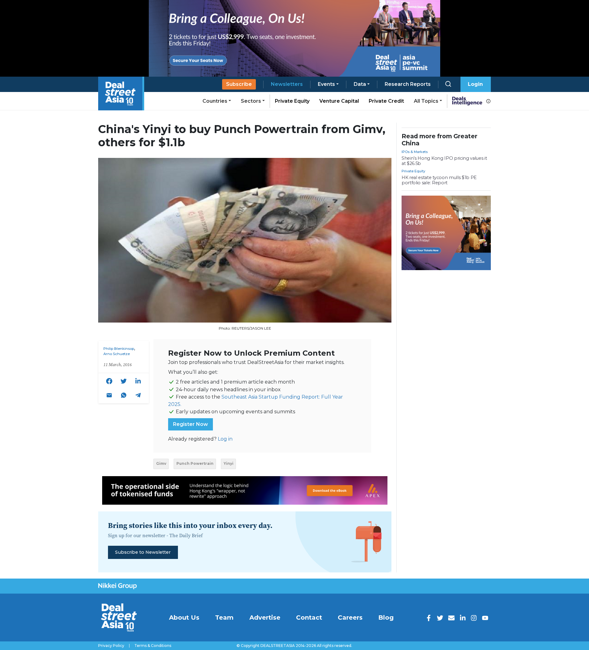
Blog (386, 617)
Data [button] (360, 84)
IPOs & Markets (415, 152)
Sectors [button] (251, 101)
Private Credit (386, 101)
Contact (309, 617)
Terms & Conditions (152, 646)
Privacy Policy (111, 646)
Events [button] (326, 84)
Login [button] (475, 84)
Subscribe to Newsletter (143, 552)
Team (224, 617)
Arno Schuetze (116, 354)
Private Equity (292, 101)
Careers (350, 617)
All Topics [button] (426, 101)
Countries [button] (214, 101)
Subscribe (239, 84)
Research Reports (408, 84)
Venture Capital (339, 101)
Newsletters (287, 84)
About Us (184, 617)
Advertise (264, 617)
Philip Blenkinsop (118, 348)
